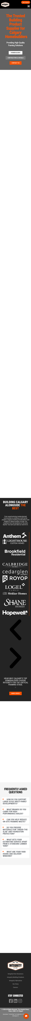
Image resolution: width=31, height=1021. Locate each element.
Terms (10, 1011)
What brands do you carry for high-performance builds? (14, 811)
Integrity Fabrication (15, 980)
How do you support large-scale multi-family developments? (15, 801)
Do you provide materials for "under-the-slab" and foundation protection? (15, 830)
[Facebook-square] (11, 1001)
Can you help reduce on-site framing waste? (15, 820)
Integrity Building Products (15, 977)
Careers (15, 987)
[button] (28, 6)
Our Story (16, 984)
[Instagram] (20, 1001)
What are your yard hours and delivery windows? (14, 854)
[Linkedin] (15, 1001)
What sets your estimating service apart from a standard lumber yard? (15, 842)
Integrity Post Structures (15, 974)
